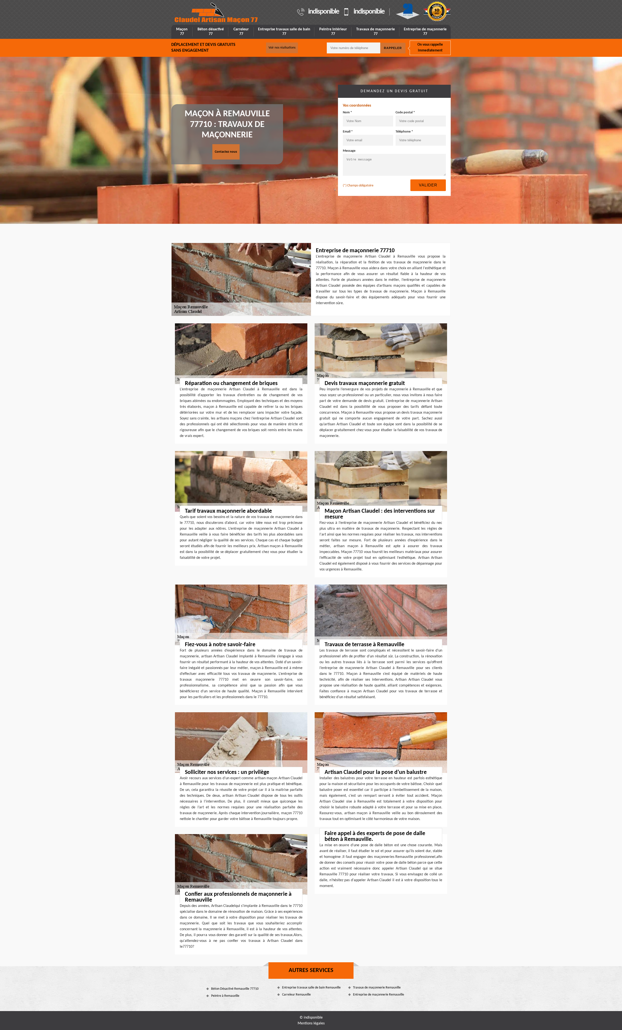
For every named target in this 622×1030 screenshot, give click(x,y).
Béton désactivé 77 (211, 31)
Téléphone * (404, 132)
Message (349, 151)
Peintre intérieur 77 (333, 31)
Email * (348, 132)
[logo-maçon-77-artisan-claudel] (216, 13)
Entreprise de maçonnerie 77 (425, 31)
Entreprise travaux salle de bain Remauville (311, 987)
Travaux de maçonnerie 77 (375, 31)
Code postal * (405, 112)
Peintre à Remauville (225, 996)
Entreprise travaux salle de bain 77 (284, 31)
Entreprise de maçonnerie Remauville (378, 995)
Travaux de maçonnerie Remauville (377, 987)
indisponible (323, 12)
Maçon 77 (182, 31)
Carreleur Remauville (296, 995)
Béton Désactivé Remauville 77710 (235, 989)
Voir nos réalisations (281, 48)
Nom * (347, 112)
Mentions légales (311, 1023)
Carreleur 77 (241, 31)
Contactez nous (226, 152)
